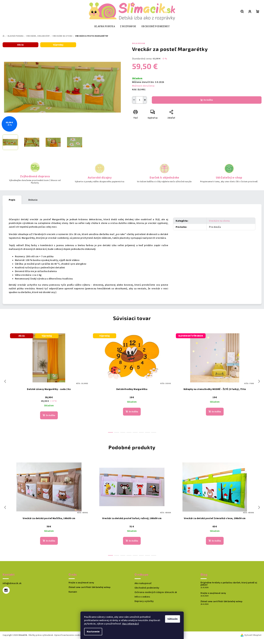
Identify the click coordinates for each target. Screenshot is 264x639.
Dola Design (138, 43)
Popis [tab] (12, 200)
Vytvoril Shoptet (252, 635)
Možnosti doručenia (143, 85)
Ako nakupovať (143, 583)
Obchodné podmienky (147, 587)
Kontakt (73, 592)
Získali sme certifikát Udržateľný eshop (90, 587)
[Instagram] (6, 590)
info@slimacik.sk (12, 583)
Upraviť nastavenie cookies (68, 635)
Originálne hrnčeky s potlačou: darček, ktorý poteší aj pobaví (229, 583)
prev (5, 381)
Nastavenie (93, 631)
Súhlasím (172, 619)
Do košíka (208, 100)
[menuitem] (104, 26)
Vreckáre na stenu (219, 221)
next (259, 381)
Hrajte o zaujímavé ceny (81, 582)
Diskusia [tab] (33, 200)
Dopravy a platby (144, 601)
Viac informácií (130, 623)
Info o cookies (142, 596)
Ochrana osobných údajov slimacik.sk (156, 592)
